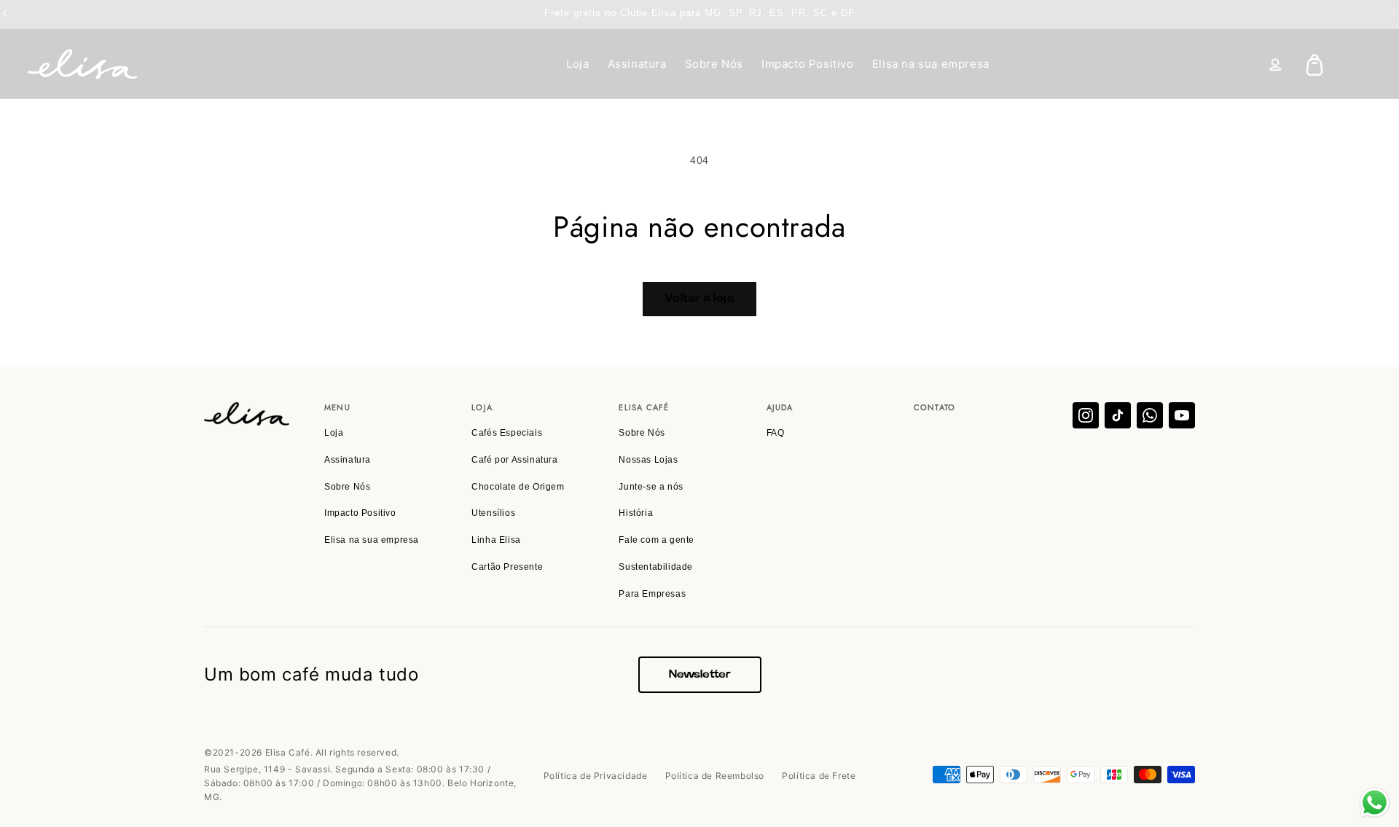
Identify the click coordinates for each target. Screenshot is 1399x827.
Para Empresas (652, 594)
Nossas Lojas (648, 460)
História (636, 513)
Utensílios (493, 513)
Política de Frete (818, 775)
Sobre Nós (714, 64)
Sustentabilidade (656, 567)
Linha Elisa (496, 540)
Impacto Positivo (807, 64)
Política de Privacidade (596, 775)
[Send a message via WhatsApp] (1374, 802)
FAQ (776, 433)
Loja (577, 64)
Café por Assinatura (514, 460)
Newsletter (700, 674)
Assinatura (637, 64)
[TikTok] (1118, 415)
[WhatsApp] (1150, 415)
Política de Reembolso (715, 775)
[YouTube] (1182, 415)
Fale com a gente (656, 540)
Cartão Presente (507, 567)
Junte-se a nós (651, 487)
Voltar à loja (700, 298)
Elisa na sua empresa (931, 64)
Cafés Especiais (506, 433)
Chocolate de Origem (517, 487)
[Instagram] (1086, 415)
